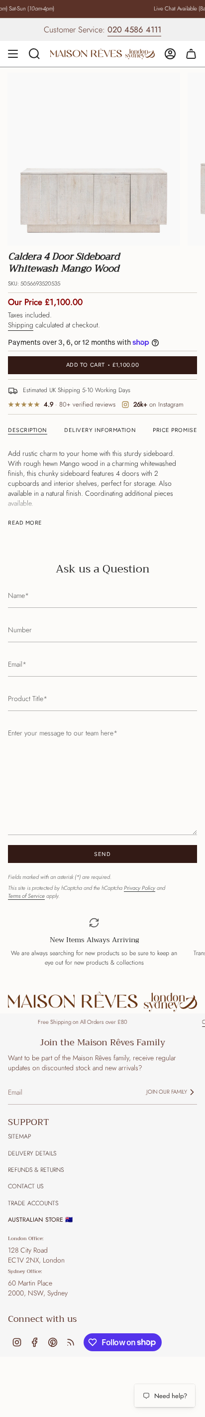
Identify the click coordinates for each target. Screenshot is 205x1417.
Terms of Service (26, 896)
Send (102, 854)
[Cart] (191, 53)
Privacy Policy (139, 888)
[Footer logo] (102, 1002)
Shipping (20, 325)
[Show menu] (13, 53)
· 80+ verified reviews (79, 405)
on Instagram (158, 405)
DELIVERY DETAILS (32, 1153)
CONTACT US (25, 1186)
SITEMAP (19, 1136)
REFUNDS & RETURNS (36, 1169)
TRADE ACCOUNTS (33, 1203)
